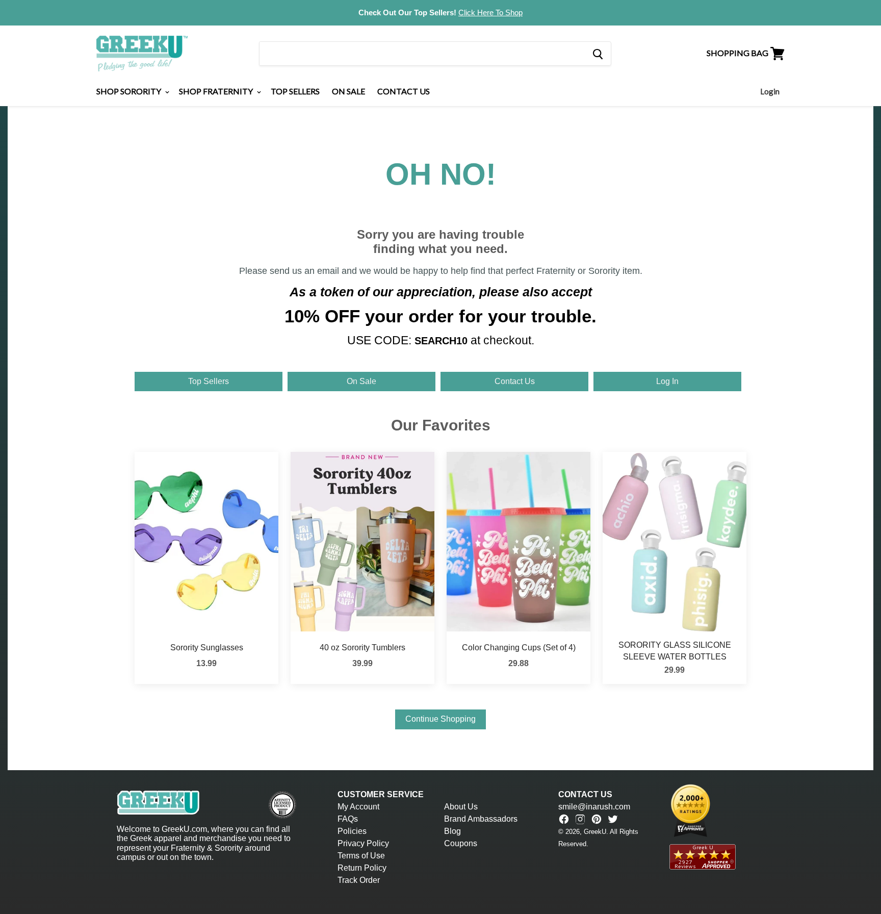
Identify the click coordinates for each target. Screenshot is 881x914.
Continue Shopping (440, 719)
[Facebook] (563, 819)
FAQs (348, 819)
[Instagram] (580, 819)
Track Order (359, 880)
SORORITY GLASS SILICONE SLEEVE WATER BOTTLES (674, 651)
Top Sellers (295, 91)
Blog (452, 831)
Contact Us (403, 91)
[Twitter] (612, 819)
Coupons (460, 843)
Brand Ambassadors (480, 819)
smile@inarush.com (594, 806)
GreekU (595, 831)
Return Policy (362, 868)
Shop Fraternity (216, 91)
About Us (461, 806)
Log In (667, 381)
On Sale (348, 91)
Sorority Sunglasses (206, 647)
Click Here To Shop (490, 12)
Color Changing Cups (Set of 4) (519, 647)
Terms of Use (361, 855)
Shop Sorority (129, 91)
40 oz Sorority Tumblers (362, 647)
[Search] (597, 53)
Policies (352, 831)
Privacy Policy (363, 843)
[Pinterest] (596, 819)
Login (770, 91)
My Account (358, 806)
